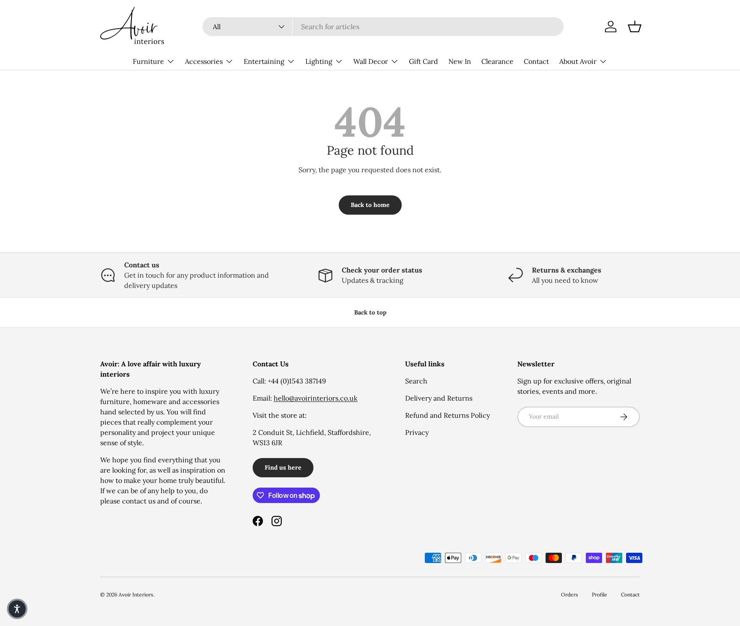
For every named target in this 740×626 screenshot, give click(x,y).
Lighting (318, 61)
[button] (634, 26)
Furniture (148, 61)
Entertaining (264, 61)
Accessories (204, 61)
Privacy (417, 432)
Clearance (497, 61)
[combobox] (383, 26)
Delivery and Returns (438, 398)
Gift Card (423, 61)
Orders (569, 594)
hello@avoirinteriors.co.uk (316, 398)
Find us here (283, 467)
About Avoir (578, 61)
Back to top (370, 312)
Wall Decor (370, 61)
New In (459, 61)
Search (416, 381)
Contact (536, 61)
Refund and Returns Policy (447, 415)
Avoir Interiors (136, 594)
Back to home (370, 205)
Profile (599, 594)
